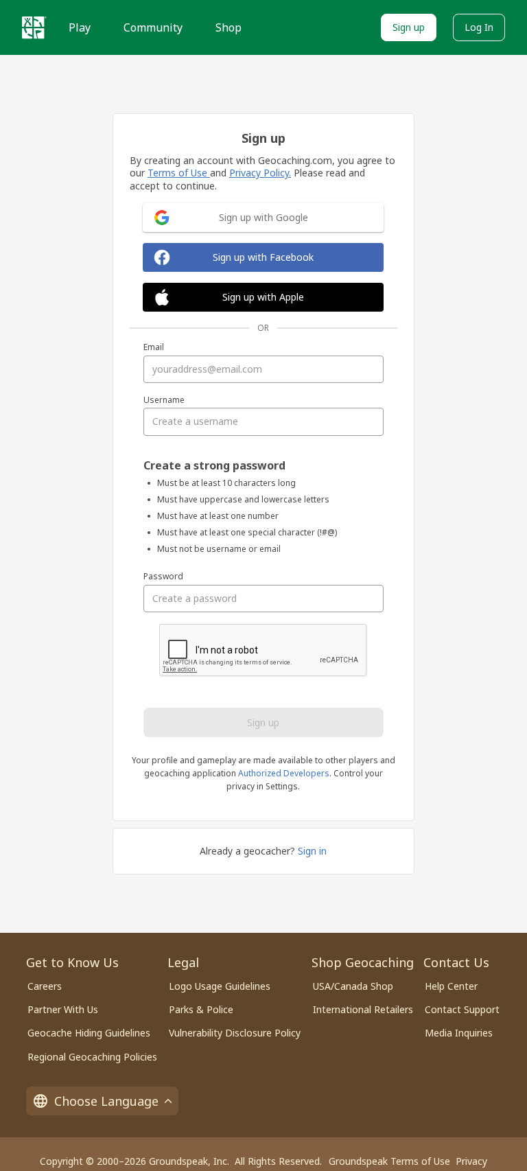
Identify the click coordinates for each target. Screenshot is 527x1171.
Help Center (451, 986)
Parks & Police (201, 1009)
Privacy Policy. (260, 172)
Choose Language (106, 1101)
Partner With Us (62, 1009)
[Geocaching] (34, 27)
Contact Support (462, 1009)
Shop (228, 27)
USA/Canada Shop (353, 986)
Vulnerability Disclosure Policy (235, 1032)
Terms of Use (179, 172)
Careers (44, 986)
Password (163, 576)
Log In (479, 27)
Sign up (409, 27)
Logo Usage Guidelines (219, 986)
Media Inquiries (459, 1032)
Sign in (312, 850)
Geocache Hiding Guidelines (88, 1032)
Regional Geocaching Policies (92, 1056)
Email (153, 347)
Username (164, 400)
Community (153, 27)
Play (80, 27)
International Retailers (363, 1009)
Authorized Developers (283, 773)
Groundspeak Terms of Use (389, 1161)
